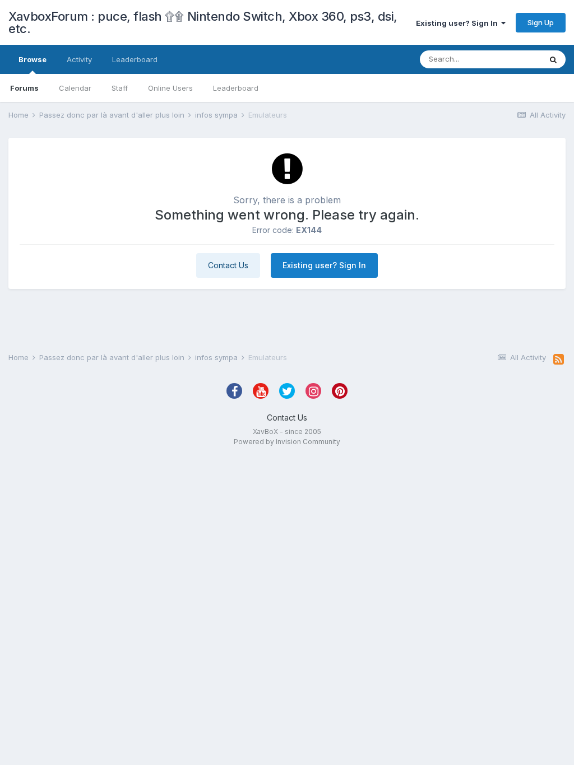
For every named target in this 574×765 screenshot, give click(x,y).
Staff (120, 87)
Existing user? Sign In (458, 22)
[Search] (553, 59)
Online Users (170, 87)
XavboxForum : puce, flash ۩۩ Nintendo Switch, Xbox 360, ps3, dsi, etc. (202, 22)
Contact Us (228, 265)
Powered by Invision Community (287, 441)
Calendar (75, 87)
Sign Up (540, 22)
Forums (24, 87)
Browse (32, 59)
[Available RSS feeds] (559, 359)
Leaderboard (235, 87)
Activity (79, 59)
